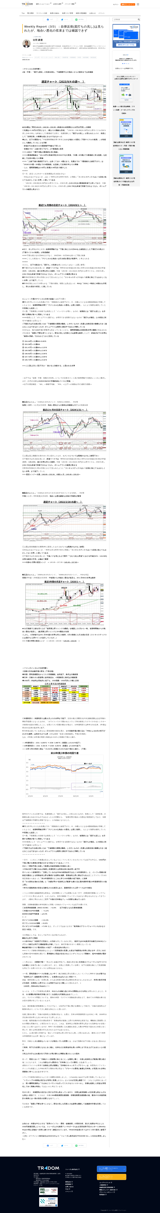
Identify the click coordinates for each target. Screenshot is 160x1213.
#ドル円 (37, 57)
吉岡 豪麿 (38, 40)
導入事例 (30, 13)
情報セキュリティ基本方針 (107, 1190)
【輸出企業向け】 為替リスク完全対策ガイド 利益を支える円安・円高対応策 (124, 181)
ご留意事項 (102, 1185)
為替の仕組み (54, 13)
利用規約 (102, 1194)
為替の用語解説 (81, 13)
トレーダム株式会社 (71, 1169)
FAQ (66, 1189)
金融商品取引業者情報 (106, 1187)
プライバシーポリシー (106, 1192)
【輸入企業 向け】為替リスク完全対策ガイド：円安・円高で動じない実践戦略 (124, 145)
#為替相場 (72, 57)
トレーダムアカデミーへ (112, 1176)
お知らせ (92, 13)
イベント (101, 13)
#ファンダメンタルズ (47, 57)
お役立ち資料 (57, 4)
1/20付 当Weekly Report (34, 986)
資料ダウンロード (127, 4)
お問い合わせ (69, 1186)
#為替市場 (65, 57)
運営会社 (68, 1182)
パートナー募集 (69, 4)
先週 (24, 1014)
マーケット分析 (41, 13)
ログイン (116, 4)
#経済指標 (85, 57)
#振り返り (57, 57)
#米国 (79, 57)
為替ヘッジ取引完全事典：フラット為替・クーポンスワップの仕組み (124, 110)
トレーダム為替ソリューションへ (112, 1168)
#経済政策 (93, 57)
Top (23, 13)
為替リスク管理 (67, 13)
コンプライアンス (104, 1182)
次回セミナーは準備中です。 (124, 68)
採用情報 (68, 1184)
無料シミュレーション (43, 4)
